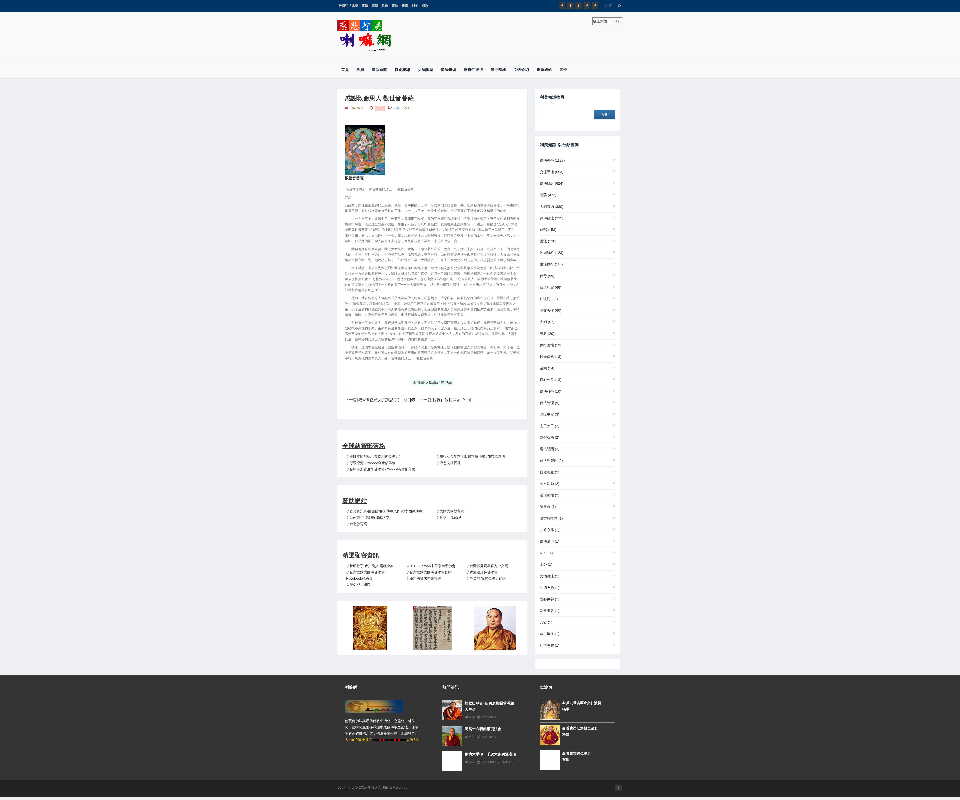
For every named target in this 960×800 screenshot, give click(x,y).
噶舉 (375, 6)
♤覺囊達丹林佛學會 (482, 572)
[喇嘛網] (587, 5)
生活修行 (551, 264)
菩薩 (548, 195)
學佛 (411, 205)
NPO (546, 553)
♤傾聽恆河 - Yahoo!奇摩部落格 (371, 463)
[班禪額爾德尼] (495, 628)
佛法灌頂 (550, 542)
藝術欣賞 (551, 288)
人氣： (402, 108)
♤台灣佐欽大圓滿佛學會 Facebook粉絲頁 (365, 575)
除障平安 (550, 414)
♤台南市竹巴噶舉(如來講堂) (368, 518)
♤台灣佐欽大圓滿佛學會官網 (429, 572)
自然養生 (550, 472)
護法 (548, 241)
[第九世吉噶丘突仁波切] (550, 710)
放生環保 (550, 634)
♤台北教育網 (356, 524)
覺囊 (405, 6)
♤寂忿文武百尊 (448, 463)
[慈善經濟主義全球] (595, 5)
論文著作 (551, 310)
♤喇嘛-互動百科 (449, 518)
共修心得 (550, 530)
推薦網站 (544, 70)
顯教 (425, 6)
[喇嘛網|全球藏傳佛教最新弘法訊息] (579, 5)
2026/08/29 (488, 717)
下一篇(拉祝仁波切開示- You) (445, 400)
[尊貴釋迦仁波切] (550, 760)
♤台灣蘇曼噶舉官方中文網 (487, 566)
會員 (360, 70)
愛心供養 (550, 599)
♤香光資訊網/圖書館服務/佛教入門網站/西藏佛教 (384, 511)
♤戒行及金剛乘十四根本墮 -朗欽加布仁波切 (470, 456)
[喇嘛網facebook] (618, 788)
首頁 (345, 70)
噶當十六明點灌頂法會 (483, 729)
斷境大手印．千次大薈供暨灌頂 (490, 754)
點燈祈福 (550, 438)
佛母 (547, 276)
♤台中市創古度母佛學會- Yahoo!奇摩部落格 (381, 469)
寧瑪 (365, 6)
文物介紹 (521, 70)
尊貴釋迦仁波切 (578, 754)
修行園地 (498, 70)
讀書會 (548, 507)
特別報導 (402, 70)
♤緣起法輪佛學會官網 (423, 578)
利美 (415, 6)
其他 (564, 70)
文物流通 (550, 576)
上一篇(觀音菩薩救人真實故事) (372, 400)
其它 (546, 622)
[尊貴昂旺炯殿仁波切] (550, 735)
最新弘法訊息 (348, 6)
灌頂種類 (550, 495)
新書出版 (550, 611)
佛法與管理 (551, 461)
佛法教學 (552, 160)
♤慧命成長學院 (358, 585)
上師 (546, 564)
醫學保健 (551, 357)
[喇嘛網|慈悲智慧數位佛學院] (570, 5)
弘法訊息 (425, 70)
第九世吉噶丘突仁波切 (583, 703)
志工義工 (550, 426)
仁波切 (549, 299)
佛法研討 (552, 184)
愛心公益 (551, 380)
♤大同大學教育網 (450, 511)
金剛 (547, 368)
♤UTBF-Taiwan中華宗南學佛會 (431, 566)
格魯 (385, 6)
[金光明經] (432, 628)
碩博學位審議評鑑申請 (432, 382)
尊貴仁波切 (473, 70)
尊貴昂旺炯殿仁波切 (581, 728)
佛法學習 (448, 70)
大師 (547, 322)
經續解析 (552, 253)
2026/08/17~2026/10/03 (497, 762)
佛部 (548, 230)
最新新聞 (379, 70)
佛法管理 (550, 403)
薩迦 (395, 6)
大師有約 (552, 207)
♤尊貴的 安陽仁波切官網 (486, 578)
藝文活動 (550, 484)
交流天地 (552, 172)
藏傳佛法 (552, 218)
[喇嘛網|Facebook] (562, 5)
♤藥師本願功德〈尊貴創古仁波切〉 (374, 456)
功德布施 (550, 588)
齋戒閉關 (550, 449)
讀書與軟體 (551, 518)
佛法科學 (551, 392)
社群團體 (550, 646)
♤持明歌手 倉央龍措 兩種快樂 (370, 566)
